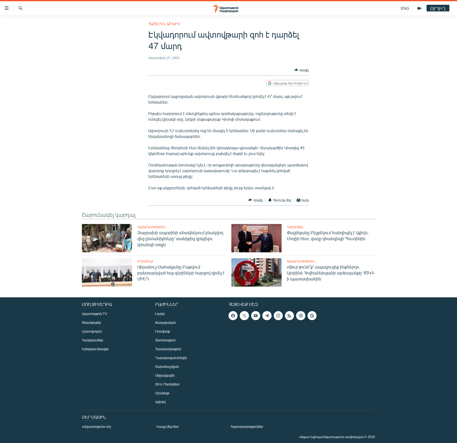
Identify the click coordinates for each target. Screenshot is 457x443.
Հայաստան (295, 227)
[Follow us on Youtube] (255, 315)
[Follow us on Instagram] (278, 315)
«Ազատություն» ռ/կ (96, 426)
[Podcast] (300, 315)
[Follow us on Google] (312, 315)
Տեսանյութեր (91, 322)
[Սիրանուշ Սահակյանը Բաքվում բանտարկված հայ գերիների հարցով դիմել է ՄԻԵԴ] (107, 272)
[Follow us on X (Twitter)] (244, 315)
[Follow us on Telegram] (266, 315)
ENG (405, 8)
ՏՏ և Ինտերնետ (167, 384)
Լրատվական (92, 331)
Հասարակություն (151, 227)
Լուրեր (160, 314)
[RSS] (289, 315)
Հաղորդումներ (92, 340)
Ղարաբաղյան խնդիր (171, 358)
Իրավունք (145, 261)
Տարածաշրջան (167, 366)
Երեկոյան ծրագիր (95, 349)
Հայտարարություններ (246, 426)
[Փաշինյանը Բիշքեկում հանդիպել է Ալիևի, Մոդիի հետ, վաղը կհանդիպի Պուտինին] (256, 238)
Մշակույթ (162, 393)
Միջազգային (164, 375)
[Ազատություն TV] (419, 8)
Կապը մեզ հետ (167, 426)
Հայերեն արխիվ (164, 23)
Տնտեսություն (165, 340)
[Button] (301, 70)
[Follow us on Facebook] (233, 315)
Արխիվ (160, 402)
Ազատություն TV (94, 314)
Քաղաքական (165, 322)
